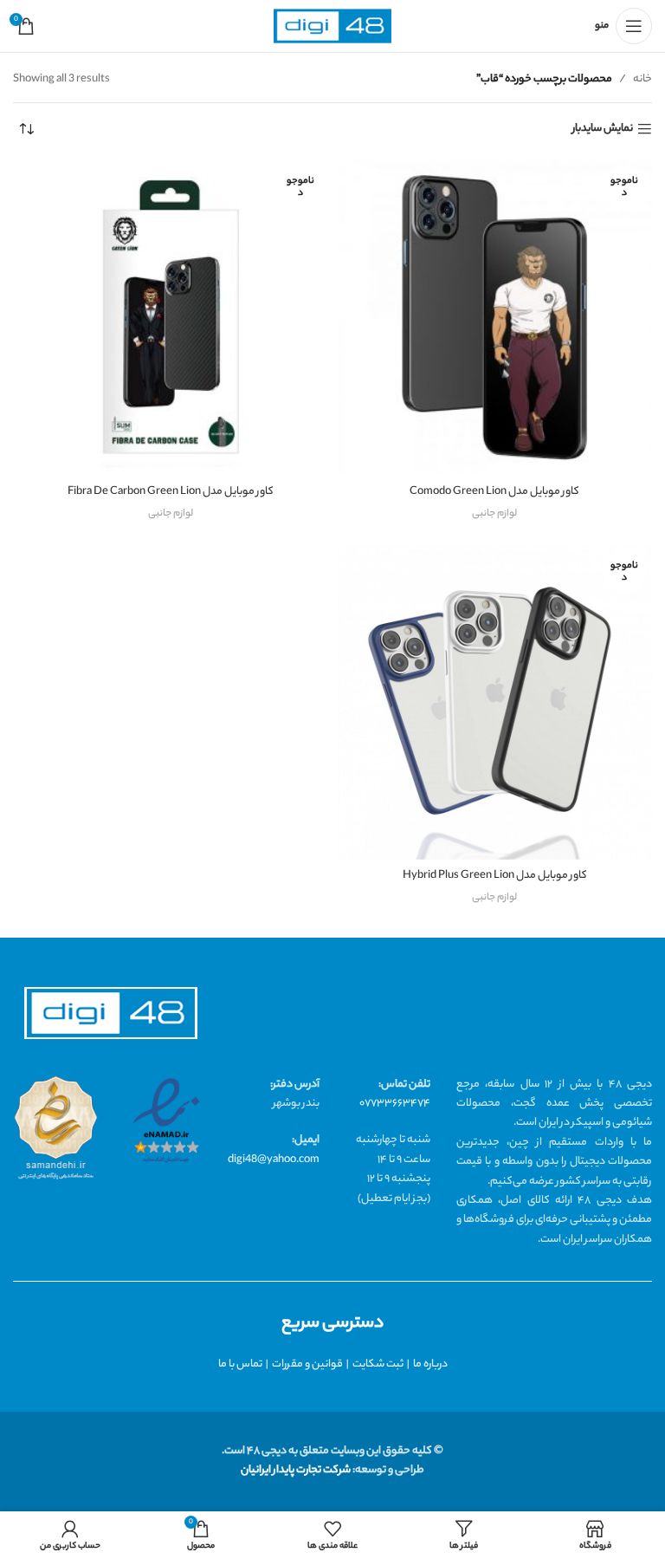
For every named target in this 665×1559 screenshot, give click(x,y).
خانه (642, 79)
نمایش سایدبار (602, 129)
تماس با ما (240, 1364)
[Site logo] (332, 26)
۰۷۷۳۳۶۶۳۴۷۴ (394, 1104)
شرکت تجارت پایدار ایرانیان (296, 1470)
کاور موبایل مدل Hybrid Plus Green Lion (495, 876)
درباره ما (430, 1364)
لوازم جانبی (494, 514)
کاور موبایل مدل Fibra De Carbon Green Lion (171, 492)
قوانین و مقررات (307, 1364)
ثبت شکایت (378, 1364)
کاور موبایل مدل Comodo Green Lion (494, 492)
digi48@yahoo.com (274, 1160)
